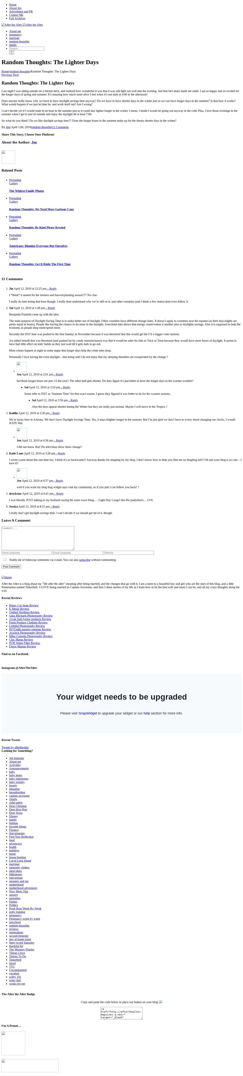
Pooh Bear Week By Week (25, 908)
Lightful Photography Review (27, 625)
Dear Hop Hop (18, 809)
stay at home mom (20, 939)
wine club (15, 980)
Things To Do (17, 956)
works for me (17, 983)
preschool (15, 922)
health (12, 847)
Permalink (15, 180)
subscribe (84, 559)
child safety (16, 802)
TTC (12, 966)
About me (15, 761)
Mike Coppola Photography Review (31, 636)
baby (12, 771)
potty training (17, 912)
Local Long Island (20, 860)
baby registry (17, 782)
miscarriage (16, 877)
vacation (14, 973)
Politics (13, 905)
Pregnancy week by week (24, 918)
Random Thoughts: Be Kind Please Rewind (37, 227)
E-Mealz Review (19, 608)
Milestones (15, 874)
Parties (13, 901)
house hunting (17, 857)
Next (16, 74)
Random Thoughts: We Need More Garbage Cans (41, 209)
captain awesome (19, 795)
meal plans (15, 871)
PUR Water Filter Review (24, 643)
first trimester (17, 833)
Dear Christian (18, 806)
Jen (8, 127)
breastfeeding (17, 792)
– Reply (51, 288)
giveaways (15, 843)
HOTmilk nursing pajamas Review (30, 629)
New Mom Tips (18, 891)
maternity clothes (19, 867)
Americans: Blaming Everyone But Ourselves (38, 246)
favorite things (17, 826)
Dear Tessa (15, 812)
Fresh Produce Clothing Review (28, 622)
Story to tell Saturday (21, 942)
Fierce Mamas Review (22, 646)
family (13, 819)
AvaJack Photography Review (27, 632)
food (12, 840)
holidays (14, 850)
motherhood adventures (23, 888)
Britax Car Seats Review (24, 605)
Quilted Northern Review (24, 612)
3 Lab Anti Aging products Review (30, 619)
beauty (13, 785)
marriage (14, 864)
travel (12, 963)
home (12, 853)
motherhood (16, 884)
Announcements (19, 768)
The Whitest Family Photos (26, 190)
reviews (13, 929)
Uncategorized (18, 970)
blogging (14, 789)
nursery (13, 894)
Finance (14, 830)
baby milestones (18, 778)
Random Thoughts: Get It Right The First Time (40, 264)
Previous (7, 74)
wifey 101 (15, 976)
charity (13, 799)
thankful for (16, 946)
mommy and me (18, 881)
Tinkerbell (15, 959)
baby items (15, 775)
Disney (13, 816)
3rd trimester (16, 758)
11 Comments (60, 127)
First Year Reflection (21, 836)
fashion (13, 823)
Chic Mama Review (21, 639)
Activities (15, 765)
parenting (14, 898)
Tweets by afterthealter (15, 747)
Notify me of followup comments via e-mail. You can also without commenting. (63, 559)
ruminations (16, 932)
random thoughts (42, 127)
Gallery (13, 183)
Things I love (17, 953)
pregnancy (15, 915)
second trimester (18, 935)
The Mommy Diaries (21, 949)
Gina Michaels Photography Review (31, 615)
